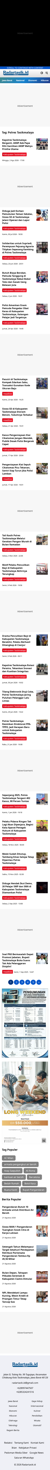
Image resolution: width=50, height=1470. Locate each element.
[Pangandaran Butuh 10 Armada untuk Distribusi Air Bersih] (42, 1211)
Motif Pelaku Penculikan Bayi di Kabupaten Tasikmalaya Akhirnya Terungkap (15, 569)
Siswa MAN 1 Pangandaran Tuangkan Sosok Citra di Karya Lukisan (17, 1229)
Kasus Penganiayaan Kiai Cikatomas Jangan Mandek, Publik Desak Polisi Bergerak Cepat (18, 440)
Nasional (20, 80)
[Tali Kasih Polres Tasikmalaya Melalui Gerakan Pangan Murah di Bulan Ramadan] (42, 539)
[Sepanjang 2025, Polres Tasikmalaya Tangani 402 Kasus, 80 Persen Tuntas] (42, 799)
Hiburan (45, 80)
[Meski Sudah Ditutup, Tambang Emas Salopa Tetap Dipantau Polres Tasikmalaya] (42, 858)
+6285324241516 (25, 1391)
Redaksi (8, 1442)
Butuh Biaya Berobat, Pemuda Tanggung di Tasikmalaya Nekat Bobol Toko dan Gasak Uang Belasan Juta (16, 279)
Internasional (37, 1406)
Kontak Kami (37, 1442)
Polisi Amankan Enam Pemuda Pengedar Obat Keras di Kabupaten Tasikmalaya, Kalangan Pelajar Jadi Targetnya (15, 311)
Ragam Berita (13, 1430)
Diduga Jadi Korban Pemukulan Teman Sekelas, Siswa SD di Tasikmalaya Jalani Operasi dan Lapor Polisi (17, 217)
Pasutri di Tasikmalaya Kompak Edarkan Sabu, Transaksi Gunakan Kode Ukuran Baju (16, 384)
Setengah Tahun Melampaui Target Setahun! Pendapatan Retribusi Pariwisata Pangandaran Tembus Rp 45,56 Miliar (18, 1252)
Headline (7, 393)
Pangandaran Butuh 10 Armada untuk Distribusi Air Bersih (18, 1209)
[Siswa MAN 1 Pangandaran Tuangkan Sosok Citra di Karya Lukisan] (42, 1231)
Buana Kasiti (10, 1189)
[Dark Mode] (41, 73)
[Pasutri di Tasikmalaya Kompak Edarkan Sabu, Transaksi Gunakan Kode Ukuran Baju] (42, 383)
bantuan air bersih (14, 1177)
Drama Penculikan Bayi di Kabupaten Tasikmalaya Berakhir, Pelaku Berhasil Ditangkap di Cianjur (16, 640)
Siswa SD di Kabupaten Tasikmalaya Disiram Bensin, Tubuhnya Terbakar (17, 411)
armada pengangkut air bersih (20, 1164)
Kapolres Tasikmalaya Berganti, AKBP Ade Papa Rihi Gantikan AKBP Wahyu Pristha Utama (17, 144)
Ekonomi (32, 80)
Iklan (14, 1447)
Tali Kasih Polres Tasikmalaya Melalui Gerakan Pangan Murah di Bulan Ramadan (17, 540)
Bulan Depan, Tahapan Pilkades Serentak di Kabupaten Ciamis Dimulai (17, 1275)
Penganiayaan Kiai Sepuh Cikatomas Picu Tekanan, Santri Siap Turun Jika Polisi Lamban (17, 469)
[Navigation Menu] (46, 73)
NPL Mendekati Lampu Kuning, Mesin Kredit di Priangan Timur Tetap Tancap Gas (15, 1297)
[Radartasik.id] (16, 73)
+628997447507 (25, 1388)
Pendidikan (37, 1415)
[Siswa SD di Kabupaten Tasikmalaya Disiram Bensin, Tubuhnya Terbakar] (42, 413)
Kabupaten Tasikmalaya (14, 154)
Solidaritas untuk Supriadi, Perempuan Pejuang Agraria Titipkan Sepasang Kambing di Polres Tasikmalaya (18, 248)
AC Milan (8, 1158)
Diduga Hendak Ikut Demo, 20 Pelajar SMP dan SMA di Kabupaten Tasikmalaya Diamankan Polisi (17, 888)
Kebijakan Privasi (28, 1447)
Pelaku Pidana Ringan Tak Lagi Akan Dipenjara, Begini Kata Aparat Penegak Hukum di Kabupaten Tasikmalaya (17, 827)
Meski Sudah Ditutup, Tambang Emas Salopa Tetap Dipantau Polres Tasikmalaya (18, 858)
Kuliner (37, 1411)
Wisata (37, 1420)
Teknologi (12, 1425)
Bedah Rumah (11, 1183)
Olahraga (13, 1420)
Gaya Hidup (37, 1401)
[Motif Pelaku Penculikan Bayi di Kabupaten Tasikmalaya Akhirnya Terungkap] (42, 569)
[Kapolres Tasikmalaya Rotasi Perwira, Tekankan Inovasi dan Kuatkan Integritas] (42, 669)
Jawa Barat (7, 80)
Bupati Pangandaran (33, 1189)
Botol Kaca (30, 1183)
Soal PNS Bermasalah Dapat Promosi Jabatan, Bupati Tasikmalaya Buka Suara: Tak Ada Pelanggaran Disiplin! (17, 960)
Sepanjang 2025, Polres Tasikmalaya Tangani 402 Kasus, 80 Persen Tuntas (16, 798)
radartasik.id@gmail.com (25, 1382)
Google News (37, 1452)
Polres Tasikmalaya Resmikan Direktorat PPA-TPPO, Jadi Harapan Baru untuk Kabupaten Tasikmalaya (16, 727)
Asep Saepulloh (12, 1170)
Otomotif (37, 1425)
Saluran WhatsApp (24, 1457)
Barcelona (34, 1177)
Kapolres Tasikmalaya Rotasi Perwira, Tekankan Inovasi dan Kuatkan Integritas (18, 668)
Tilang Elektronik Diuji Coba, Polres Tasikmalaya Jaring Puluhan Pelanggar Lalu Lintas (18, 696)
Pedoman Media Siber (16, 1452)
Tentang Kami (21, 1442)
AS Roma (30, 1170)
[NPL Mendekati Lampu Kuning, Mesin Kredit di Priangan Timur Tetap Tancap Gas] (42, 1297)
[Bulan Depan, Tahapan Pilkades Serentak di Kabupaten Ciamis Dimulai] (42, 1277)
